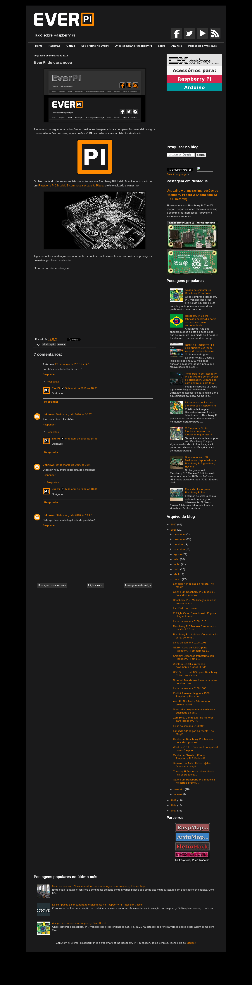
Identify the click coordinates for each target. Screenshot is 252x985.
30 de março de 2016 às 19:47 (74, 464)
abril (176, 574)
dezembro (180, 534)
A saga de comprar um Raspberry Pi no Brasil (198, 291)
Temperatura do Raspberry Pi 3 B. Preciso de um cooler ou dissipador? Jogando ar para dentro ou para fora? (201, 378)
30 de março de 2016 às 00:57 (74, 414)
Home (38, 45)
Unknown (49, 414)
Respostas (52, 381)
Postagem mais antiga (138, 585)
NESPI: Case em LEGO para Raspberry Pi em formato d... (191, 649)
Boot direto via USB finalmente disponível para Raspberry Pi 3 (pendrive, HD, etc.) (200, 462)
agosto (178, 554)
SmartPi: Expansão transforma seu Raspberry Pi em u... (193, 657)
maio (177, 569)
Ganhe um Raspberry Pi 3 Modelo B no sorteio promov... (194, 741)
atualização (49, 344)
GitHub (70, 45)
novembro (180, 539)
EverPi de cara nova (185, 608)
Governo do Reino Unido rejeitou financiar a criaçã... (192, 765)
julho (177, 559)
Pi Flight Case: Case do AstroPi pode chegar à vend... (194, 615)
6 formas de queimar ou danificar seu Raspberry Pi (200, 404)
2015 (174, 800)
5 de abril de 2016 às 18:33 (81, 388)
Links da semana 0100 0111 (189, 725)
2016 (174, 529)
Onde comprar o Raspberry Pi (133, 45)
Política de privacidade (202, 45)
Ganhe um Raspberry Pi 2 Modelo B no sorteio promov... (194, 593)
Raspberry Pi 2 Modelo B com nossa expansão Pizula (70, 185)
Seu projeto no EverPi (95, 45)
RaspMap (54, 45)
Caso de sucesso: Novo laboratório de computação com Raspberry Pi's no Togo (99, 885)
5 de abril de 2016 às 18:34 (81, 488)
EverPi (56, 388)
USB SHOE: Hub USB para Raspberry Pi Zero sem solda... (195, 674)
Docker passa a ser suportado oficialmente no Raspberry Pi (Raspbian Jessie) (98, 904)
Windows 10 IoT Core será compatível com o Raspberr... (195, 749)
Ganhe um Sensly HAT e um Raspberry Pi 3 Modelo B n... (191, 757)
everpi (61, 344)
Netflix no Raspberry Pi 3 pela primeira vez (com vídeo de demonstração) (199, 347)
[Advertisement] (95, 304)
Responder (49, 374)
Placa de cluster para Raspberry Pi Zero (197, 491)
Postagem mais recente (52, 585)
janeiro (178, 794)
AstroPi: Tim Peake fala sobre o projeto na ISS (191, 703)
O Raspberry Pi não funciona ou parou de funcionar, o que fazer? (198, 431)
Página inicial (95, 585)
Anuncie (176, 45)
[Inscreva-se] (177, 38)
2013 (174, 810)
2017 (174, 524)
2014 (174, 805)
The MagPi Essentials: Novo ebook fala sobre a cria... (193, 773)
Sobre (161, 45)
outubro (179, 544)
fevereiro (179, 789)
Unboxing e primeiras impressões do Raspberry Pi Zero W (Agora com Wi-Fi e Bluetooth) (192, 195)
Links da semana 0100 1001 (189, 642)
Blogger (191, 942)
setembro (180, 549)
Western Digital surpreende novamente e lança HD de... (190, 665)
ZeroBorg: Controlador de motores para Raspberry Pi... (193, 719)
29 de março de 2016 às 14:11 (73, 364)
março (178, 579)
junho (177, 564)
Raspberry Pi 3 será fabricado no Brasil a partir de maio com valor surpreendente (200, 320)
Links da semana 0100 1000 (189, 688)
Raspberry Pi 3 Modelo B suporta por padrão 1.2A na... (194, 628)
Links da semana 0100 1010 (189, 621)
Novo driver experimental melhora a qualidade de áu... (194, 711)
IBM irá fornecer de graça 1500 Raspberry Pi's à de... (191, 695)
